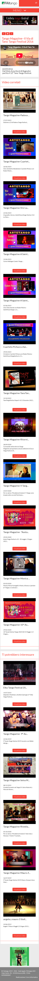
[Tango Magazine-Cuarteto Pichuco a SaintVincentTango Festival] (19, 147)
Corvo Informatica (32, 977)
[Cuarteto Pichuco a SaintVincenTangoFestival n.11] (19, 332)
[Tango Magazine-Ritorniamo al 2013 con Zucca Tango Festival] (19, 425)
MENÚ (17, 10)
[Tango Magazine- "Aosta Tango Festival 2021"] (19, 517)
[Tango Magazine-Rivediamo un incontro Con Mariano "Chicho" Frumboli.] (19, 812)
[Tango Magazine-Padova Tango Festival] (19, 101)
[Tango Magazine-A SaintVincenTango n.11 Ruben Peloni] (19, 286)
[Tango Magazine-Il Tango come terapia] (19, 471)
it (36, 3)
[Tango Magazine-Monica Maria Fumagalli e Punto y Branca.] (19, 564)
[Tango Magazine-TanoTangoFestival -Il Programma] (19, 379)
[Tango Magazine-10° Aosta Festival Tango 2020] (19, 610)
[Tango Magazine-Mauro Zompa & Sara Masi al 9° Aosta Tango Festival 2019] (19, 858)
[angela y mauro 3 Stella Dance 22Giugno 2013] (19, 905)
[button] (19, 101)
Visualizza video (19, 132)
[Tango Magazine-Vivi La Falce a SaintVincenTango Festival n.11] (19, 193)
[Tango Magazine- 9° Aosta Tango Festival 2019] (19, 719)
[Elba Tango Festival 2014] (19, 673)
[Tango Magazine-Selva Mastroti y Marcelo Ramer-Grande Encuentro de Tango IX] (19, 766)
